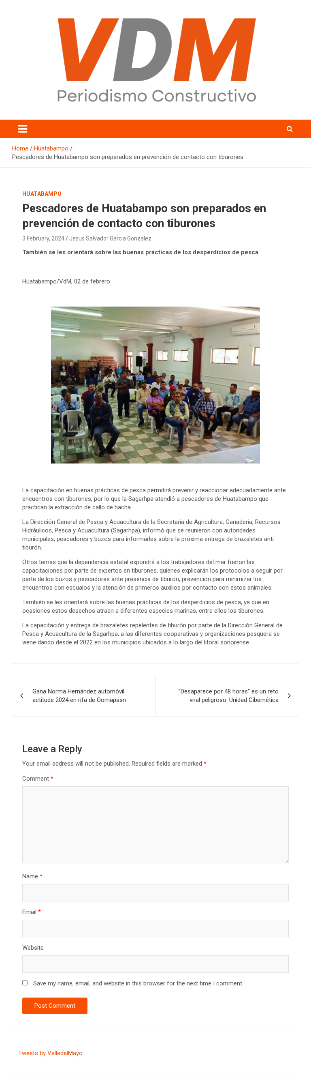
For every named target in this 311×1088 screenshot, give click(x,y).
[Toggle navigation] (22, 129)
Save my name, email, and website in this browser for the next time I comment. (138, 983)
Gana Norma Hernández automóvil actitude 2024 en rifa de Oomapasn (79, 696)
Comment (37, 778)
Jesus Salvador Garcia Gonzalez (110, 238)
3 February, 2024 (43, 238)
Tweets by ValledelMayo (50, 1053)
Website (33, 947)
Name (32, 876)
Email (31, 912)
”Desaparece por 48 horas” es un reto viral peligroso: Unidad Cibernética (229, 696)
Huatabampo (42, 194)
